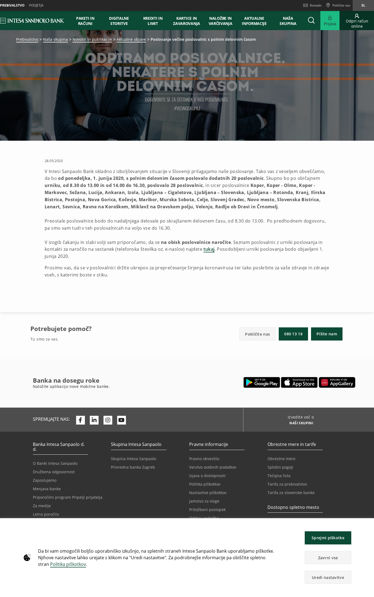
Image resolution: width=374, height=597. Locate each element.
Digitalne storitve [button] (119, 21)
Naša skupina (55, 39)
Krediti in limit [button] (153, 21)
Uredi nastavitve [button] (328, 577)
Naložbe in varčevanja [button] (220, 21)
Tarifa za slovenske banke (291, 492)
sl (363, 5)
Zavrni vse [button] (328, 557)
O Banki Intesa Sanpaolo (55, 463)
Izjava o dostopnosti (207, 475)
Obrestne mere (281, 458)
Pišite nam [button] (327, 333)
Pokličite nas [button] (257, 334)
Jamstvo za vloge (204, 501)
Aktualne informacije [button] (254, 21)
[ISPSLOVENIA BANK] (32, 20)
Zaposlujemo (44, 480)
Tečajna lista (278, 475)
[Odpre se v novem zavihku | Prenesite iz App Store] (299, 382)
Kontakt (315, 5)
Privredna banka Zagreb (133, 467)
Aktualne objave (131, 39)
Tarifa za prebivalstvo (287, 484)
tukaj (208, 249)
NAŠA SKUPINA (288, 21)
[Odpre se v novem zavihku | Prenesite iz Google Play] (261, 382)
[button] (367, 525)
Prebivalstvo (27, 39)
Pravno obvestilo (204, 458)
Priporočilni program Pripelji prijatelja (67, 497)
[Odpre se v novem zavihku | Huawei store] (337, 382)
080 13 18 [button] (293, 333)
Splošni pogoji (280, 467)
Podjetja (36, 5)
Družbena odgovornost (54, 471)
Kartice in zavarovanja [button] (186, 21)
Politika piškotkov (68, 564)
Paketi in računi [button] (85, 21)
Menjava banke (47, 488)
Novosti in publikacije (92, 39)
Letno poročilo (46, 514)
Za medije (42, 505)
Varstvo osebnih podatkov (212, 467)
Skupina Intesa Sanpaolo (133, 458)
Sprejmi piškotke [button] (328, 537)
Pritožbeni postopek (207, 509)
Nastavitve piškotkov (207, 492)
